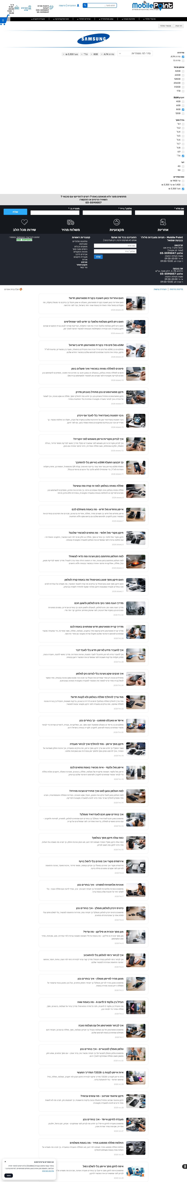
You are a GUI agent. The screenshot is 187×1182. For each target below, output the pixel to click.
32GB (177, 71)
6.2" (178, 127)
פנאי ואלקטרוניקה (62, 19)
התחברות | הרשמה (67, 5)
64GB (177, 75)
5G (179, 170)
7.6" (178, 155)
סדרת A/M (175, 56)
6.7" (178, 143)
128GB (177, 79)
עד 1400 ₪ (175, 180)
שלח (15, 211)
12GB (178, 113)
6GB (178, 105)
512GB (177, 87)
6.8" (178, 147)
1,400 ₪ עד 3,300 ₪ (171, 184)
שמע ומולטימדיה (107, 19)
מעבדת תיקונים (39, 19)
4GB (178, 101)
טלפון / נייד (125, 208)
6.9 (179, 151)
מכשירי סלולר (150, 19)
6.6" (178, 139)
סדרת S (176, 60)
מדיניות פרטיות (176, 289)
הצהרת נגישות (160, 289)
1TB (178, 91)
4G (179, 166)
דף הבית (179, 26)
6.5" (178, 135)
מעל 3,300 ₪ (174, 188)
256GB (177, 83)
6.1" (178, 124)
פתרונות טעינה (129, 19)
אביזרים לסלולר (84, 19)
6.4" (178, 131)
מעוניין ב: (73, 208)
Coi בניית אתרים (11, 289)
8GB (178, 109)
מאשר (9, 1176)
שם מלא (179, 208)
